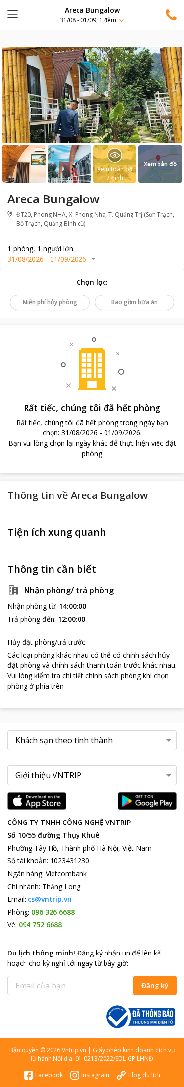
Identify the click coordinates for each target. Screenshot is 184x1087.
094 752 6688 (40, 924)
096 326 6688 (53, 912)
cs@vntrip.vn (50, 899)
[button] (92, 14)
